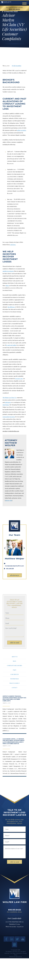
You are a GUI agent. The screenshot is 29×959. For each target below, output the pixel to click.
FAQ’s (14, 670)
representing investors (9, 417)
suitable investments (8, 271)
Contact (14, 687)
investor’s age (19, 378)
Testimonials (14, 679)
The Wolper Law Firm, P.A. (10, 397)
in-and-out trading (11, 345)
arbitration (8, 402)
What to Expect (15, 683)
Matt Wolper (6, 405)
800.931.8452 (14, 9)
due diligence (11, 307)
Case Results (14, 674)
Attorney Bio (8, 500)
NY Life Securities (16, 65)
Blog (14, 661)
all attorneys (14, 575)
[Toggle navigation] (24, 3)
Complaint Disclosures (14, 665)
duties (7, 285)
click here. (13, 244)
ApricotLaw (19, 956)
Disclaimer (19, 953)
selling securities (21, 130)
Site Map (12, 953)
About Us (14, 656)
